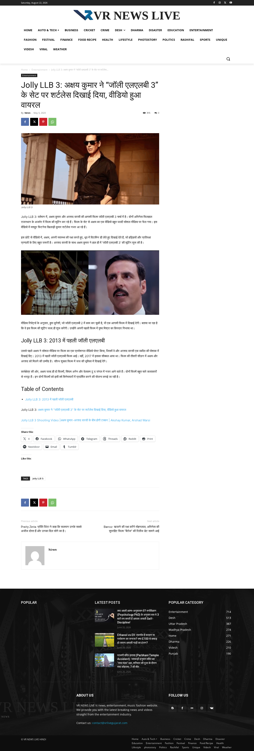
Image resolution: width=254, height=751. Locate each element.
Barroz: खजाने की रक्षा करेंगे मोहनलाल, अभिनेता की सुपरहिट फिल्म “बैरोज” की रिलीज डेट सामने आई (131, 529)
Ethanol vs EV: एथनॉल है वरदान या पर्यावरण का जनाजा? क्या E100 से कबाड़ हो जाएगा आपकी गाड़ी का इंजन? (137, 638)
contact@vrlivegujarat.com (109, 723)
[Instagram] (219, 3)
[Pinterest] (43, 122)
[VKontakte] (212, 708)
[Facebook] (214, 3)
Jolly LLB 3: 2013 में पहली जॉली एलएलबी (49, 399)
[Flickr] (192, 708)
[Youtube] (230, 3)
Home (24, 69)
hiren (27, 112)
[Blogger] (172, 708)
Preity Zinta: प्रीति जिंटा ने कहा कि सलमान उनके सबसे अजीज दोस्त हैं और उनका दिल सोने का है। (51, 529)
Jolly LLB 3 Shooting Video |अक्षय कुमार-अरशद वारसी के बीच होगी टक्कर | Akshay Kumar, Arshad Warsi (85, 420)
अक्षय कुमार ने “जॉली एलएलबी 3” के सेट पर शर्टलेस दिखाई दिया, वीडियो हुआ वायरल (82, 410)
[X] (225, 3)
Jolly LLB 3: (38, 478)
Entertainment (39, 69)
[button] (228, 59)
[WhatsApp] (52, 122)
